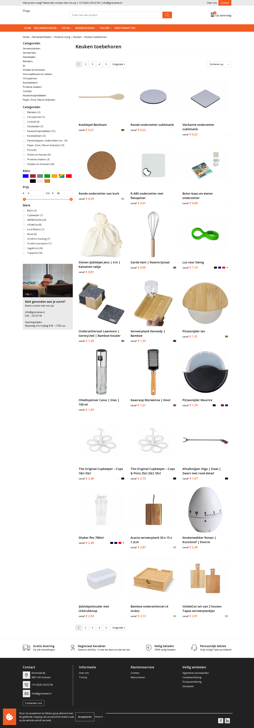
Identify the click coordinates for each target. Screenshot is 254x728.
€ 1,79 (190, 405)
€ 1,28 (86, 341)
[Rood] (68, 176)
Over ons (212, 2)
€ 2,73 (138, 478)
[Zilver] (40, 181)
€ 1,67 (190, 478)
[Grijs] (40, 176)
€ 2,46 (86, 478)
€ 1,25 (138, 341)
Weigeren (99, 716)
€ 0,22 (138, 130)
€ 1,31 (190, 336)
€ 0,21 (86, 130)
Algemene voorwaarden (195, 673)
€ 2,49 (86, 543)
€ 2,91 (190, 616)
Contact (225, 2)
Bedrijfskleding (84, 28)
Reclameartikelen (45, 28)
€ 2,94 (86, 616)
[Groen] (47, 176)
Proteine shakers (32, 87)
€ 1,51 (138, 405)
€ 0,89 (190, 203)
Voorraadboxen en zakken (37, 74)
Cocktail (27, 91)
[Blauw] (25, 176)
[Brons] (47, 181)
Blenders (28, 61)
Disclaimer (188, 686)
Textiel (65, 28)
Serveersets (29, 52)
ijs (24, 65)
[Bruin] (32, 176)
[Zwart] (32, 181)
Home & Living (62, 37)
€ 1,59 (86, 410)
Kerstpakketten (125, 28)
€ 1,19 (190, 267)
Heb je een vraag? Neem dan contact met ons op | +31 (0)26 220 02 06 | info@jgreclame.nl (72, 2)
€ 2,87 (138, 547)
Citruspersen (30, 78)
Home (27, 28)
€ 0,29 (86, 199)
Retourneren (138, 677)
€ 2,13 (138, 616)
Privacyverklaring (192, 681)
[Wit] (25, 181)
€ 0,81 (86, 272)
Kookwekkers (30, 82)
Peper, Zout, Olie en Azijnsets (39, 99)
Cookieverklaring (191, 677)
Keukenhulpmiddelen (34, 95)
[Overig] (61, 176)
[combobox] (116, 15)
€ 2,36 (190, 547)
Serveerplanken (31, 48)
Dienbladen (29, 57)
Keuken (77, 37)
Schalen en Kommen (34, 69)
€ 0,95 (138, 267)
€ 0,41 (138, 203)
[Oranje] (54, 176)
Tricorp (105, 28)
